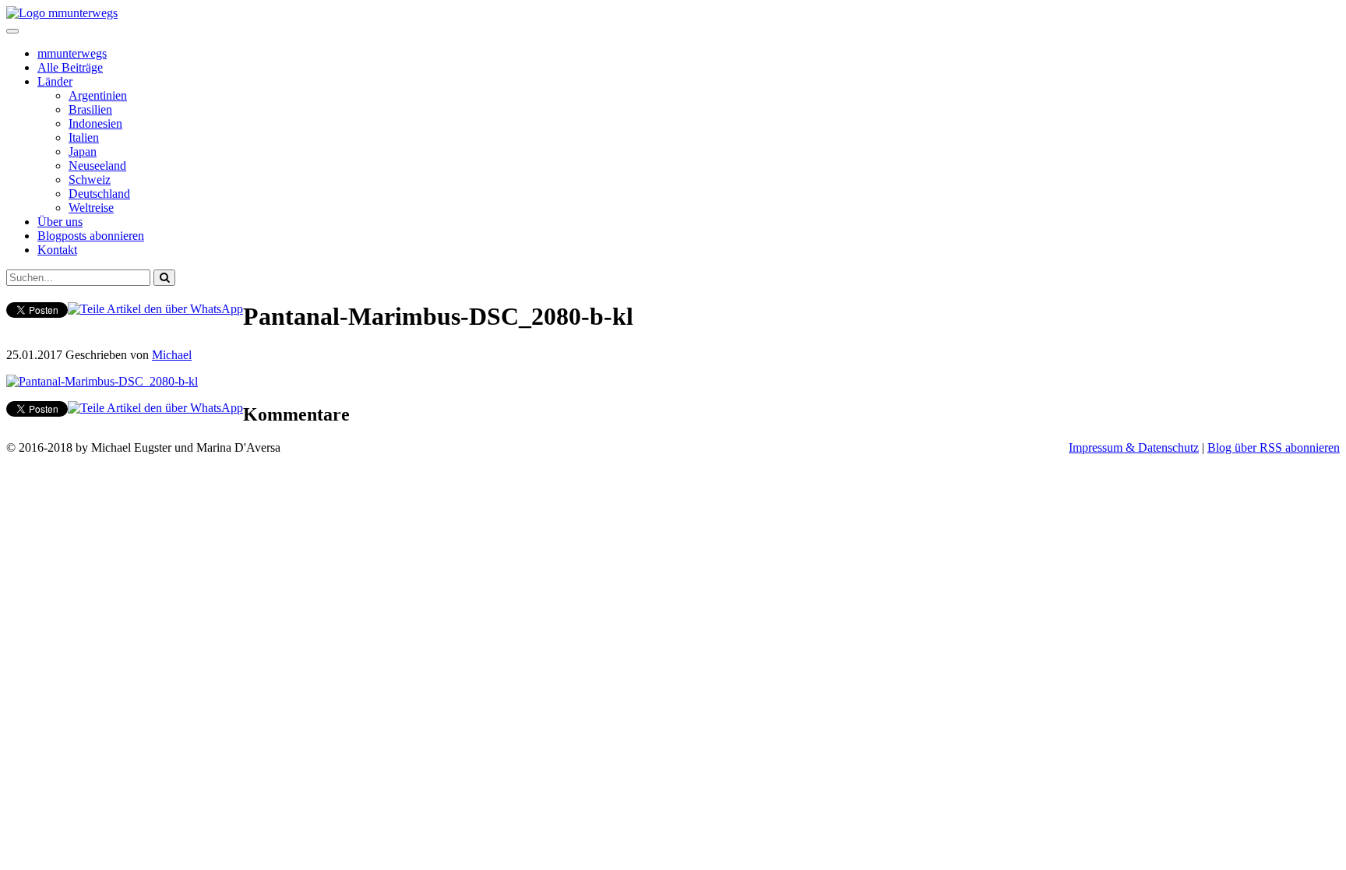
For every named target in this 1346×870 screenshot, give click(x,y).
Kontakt (57, 249)
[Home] (62, 12)
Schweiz (90, 179)
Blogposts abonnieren (90, 235)
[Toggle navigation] (12, 31)
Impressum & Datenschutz (1134, 447)
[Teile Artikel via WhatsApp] (155, 308)
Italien (84, 137)
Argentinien (98, 95)
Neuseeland (97, 165)
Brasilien (90, 109)
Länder (54, 81)
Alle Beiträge (70, 67)
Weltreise (91, 207)
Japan (83, 151)
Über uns (60, 221)
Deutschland (99, 193)
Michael (172, 354)
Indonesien (95, 123)
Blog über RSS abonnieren (1273, 447)
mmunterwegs (72, 53)
